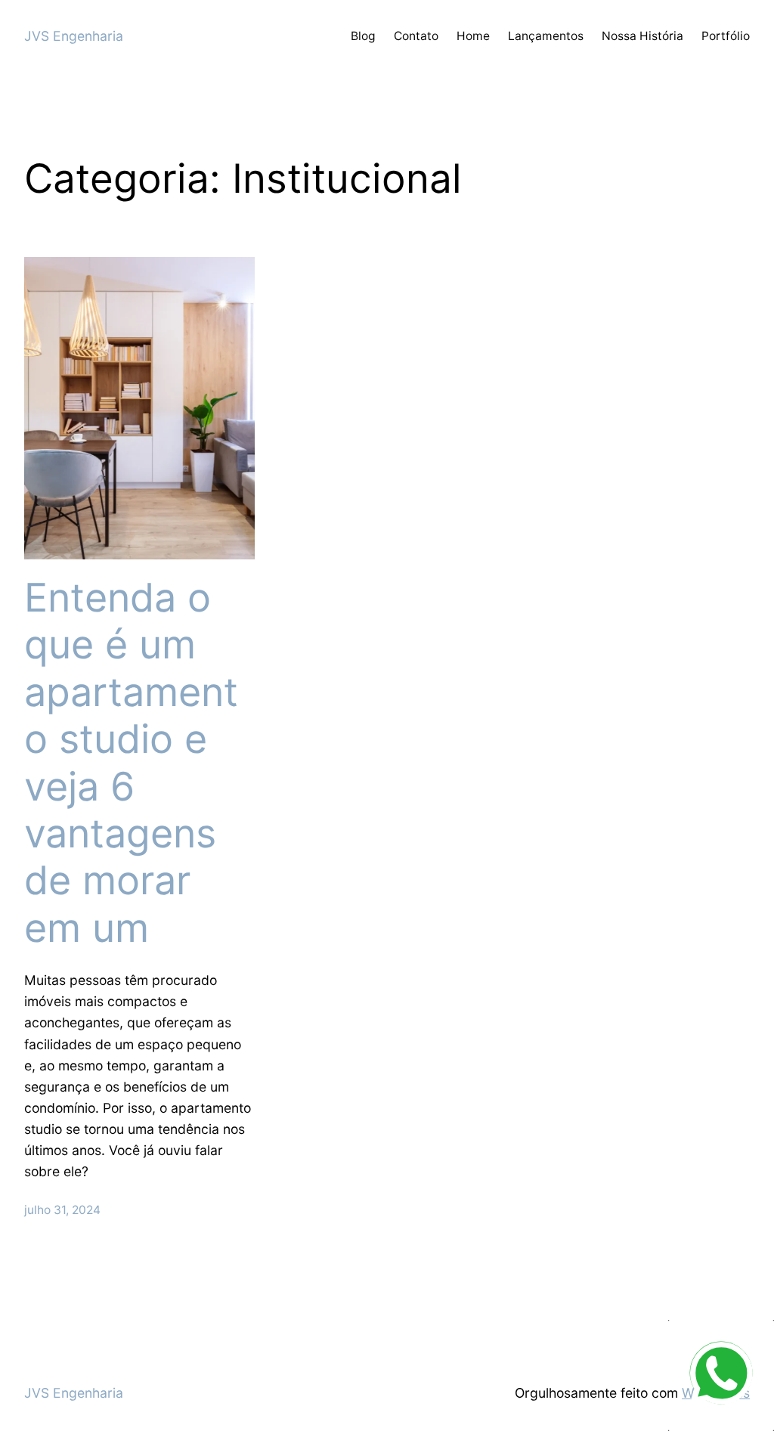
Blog (363, 36)
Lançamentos (546, 36)
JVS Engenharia (73, 36)
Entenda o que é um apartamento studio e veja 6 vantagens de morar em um (131, 763)
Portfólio (725, 36)
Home (473, 36)
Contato (416, 36)
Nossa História (642, 36)
